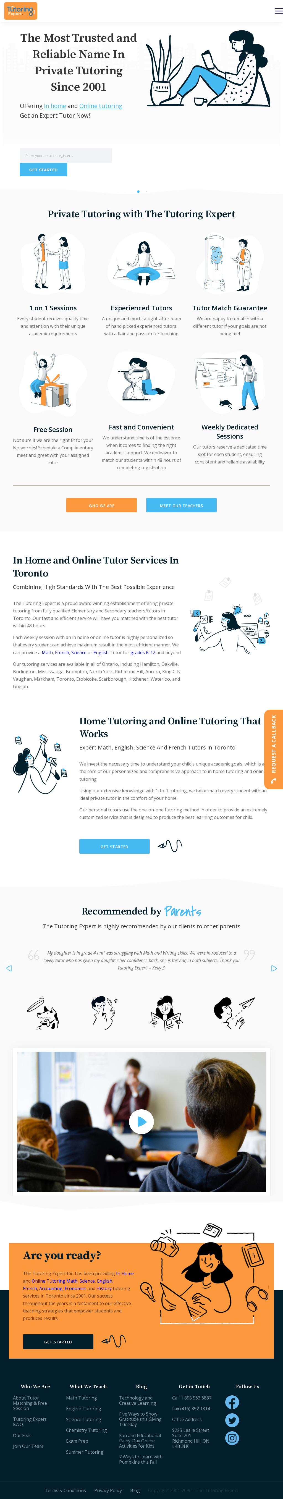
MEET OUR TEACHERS (181, 505)
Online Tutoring (49, 1281)
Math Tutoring (81, 1398)
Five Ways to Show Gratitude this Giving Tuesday (140, 1419)
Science (79, 652)
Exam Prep (77, 1441)
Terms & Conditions (65, 1490)
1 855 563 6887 (196, 1398)
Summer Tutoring (84, 1452)
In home (55, 106)
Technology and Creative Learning (137, 1400)
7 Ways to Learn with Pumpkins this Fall (141, 1459)
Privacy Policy (108, 1490)
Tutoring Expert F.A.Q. (29, 1421)
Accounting (50, 1288)
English (101, 652)
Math (47, 652)
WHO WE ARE (101, 505)
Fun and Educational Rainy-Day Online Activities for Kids (140, 1440)
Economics (76, 1288)
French (62, 652)
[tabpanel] (141, 108)
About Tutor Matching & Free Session (30, 1403)
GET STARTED (115, 846)
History (104, 1288)
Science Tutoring (83, 1419)
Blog (135, 1490)
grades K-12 (142, 652)
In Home (125, 1273)
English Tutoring (83, 1409)
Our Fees (22, 1435)
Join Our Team (28, 1446)
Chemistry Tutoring (86, 1430)
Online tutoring (100, 106)
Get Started (43, 170)
